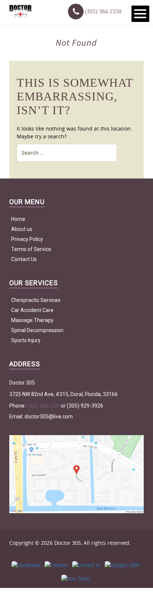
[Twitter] (56, 565)
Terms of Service (31, 249)
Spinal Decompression (37, 330)
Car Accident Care (32, 310)
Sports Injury (25, 340)
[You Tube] (75, 578)
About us (21, 229)
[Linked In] (86, 565)
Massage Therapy (32, 320)
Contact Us (24, 259)
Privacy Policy (27, 239)
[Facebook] (26, 565)
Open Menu (140, 14)
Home (18, 219)
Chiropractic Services (36, 300)
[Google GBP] (122, 565)
